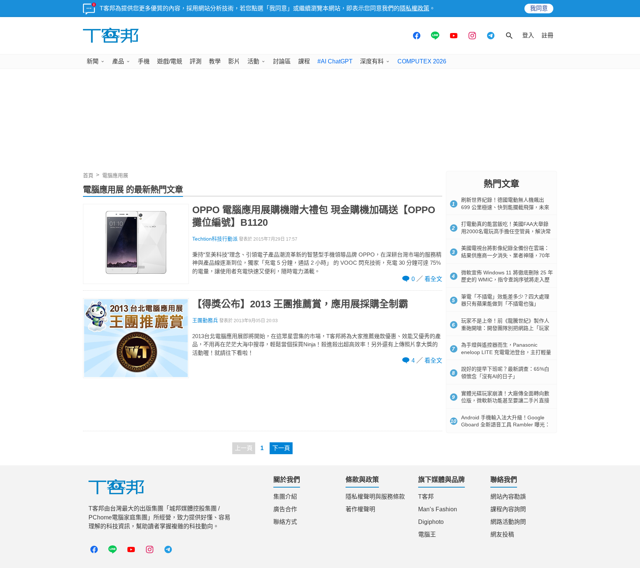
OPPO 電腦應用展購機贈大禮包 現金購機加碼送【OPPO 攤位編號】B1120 (313, 216)
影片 (234, 61)
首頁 (88, 175)
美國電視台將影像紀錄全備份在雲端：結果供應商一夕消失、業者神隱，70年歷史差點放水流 (505, 255)
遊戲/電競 (169, 61)
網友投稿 (502, 534)
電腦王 (427, 534)
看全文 (433, 279)
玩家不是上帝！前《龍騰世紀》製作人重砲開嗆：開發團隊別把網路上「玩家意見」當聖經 (505, 328)
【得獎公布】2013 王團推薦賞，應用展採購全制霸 (300, 304)
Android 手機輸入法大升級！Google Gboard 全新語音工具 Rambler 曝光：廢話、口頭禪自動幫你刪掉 (505, 425)
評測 (195, 61)
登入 (528, 35)
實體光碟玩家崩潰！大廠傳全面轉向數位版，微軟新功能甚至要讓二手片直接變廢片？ (505, 400)
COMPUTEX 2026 (421, 61)
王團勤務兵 (205, 320)
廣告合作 (285, 509)
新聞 (93, 61)
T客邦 (426, 496)
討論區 (282, 61)
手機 (144, 61)
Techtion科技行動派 (215, 239)
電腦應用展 (115, 175)
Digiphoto (431, 522)
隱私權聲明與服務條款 (375, 496)
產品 (118, 61)
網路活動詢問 (508, 522)
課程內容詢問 (508, 509)
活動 (253, 61)
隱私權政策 (414, 8)
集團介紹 (285, 496)
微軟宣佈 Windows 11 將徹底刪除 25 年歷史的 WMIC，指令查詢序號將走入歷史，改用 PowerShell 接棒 (507, 280)
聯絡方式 (285, 522)
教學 (215, 61)
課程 (304, 61)
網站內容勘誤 (508, 496)
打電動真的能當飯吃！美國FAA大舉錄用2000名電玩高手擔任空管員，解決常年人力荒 (506, 231)
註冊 (547, 35)
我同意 (539, 8)
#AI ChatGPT (335, 61)
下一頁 (281, 448)
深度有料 (372, 61)
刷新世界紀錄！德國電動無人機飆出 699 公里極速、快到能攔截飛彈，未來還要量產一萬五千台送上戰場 (505, 207)
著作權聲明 (360, 509)
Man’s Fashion (437, 509)
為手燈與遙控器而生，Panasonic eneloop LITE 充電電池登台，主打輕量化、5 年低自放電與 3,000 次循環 (506, 352)
